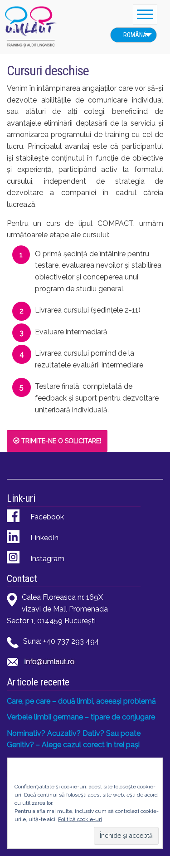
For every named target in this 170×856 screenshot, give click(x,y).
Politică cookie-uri (80, 819)
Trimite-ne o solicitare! (60, 441)
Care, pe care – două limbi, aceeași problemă (81, 701)
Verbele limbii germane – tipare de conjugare (81, 717)
